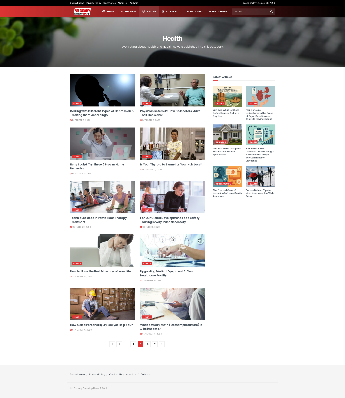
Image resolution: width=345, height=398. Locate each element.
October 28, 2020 (81, 227)
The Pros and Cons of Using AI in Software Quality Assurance (227, 193)
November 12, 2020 (152, 169)
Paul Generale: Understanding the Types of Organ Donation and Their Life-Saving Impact (259, 114)
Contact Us (109, 2)
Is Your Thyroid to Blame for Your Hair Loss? (171, 164)
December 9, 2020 (81, 120)
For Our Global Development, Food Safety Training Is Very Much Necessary (170, 220)
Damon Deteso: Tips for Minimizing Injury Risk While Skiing (260, 193)
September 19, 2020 (82, 329)
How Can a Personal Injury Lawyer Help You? (101, 325)
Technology (194, 11)
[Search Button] (271, 11)
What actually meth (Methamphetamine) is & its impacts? (171, 327)
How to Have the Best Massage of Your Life (100, 271)
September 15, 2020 (152, 333)
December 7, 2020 (151, 120)
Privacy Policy (93, 2)
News (110, 11)
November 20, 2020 (82, 173)
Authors (134, 2)
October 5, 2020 (151, 227)
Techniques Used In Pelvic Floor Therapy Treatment (98, 220)
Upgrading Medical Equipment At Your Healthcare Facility (167, 273)
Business (131, 11)
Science (171, 11)
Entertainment (218, 11)
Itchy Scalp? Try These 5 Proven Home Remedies (97, 166)
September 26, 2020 (82, 276)
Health (151, 11)
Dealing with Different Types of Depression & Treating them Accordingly (102, 113)
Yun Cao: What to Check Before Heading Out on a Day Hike (226, 113)
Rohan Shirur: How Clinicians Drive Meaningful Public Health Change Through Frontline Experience (260, 154)
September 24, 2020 (152, 280)
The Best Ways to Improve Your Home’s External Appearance (227, 151)
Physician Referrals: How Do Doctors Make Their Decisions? (170, 113)
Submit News (77, 2)
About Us (123, 2)
